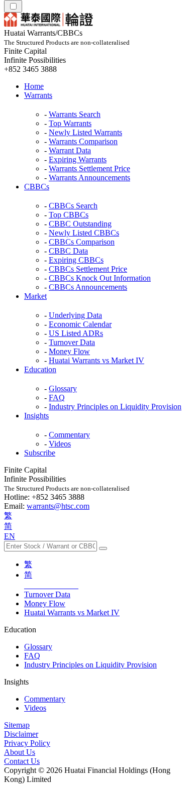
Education (40, 369)
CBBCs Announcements (88, 287)
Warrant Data (70, 150)
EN (9, 536)
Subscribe (39, 452)
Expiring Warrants (78, 159)
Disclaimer (21, 734)
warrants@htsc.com (58, 506)
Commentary (69, 434)
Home (34, 86)
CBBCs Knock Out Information (100, 278)
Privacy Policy (27, 743)
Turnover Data (72, 342)
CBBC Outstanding (80, 223)
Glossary (63, 388)
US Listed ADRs (76, 333)
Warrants (38, 95)
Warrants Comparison (83, 141)
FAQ (57, 397)
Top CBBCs (68, 214)
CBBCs (36, 186)
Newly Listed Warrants (85, 132)
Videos (60, 443)
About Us (19, 752)
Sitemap (17, 725)
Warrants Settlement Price (89, 168)
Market (35, 296)
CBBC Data (68, 251)
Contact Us (22, 761)
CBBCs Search (73, 205)
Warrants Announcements (89, 177)
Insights (36, 415)
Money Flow (69, 351)
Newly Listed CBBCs (84, 233)
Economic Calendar (80, 324)
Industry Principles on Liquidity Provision (115, 406)
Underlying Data (75, 315)
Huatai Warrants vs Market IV (96, 360)
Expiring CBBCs (76, 260)
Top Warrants (70, 123)
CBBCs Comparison (82, 242)
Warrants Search (75, 114)
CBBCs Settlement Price (88, 269)
